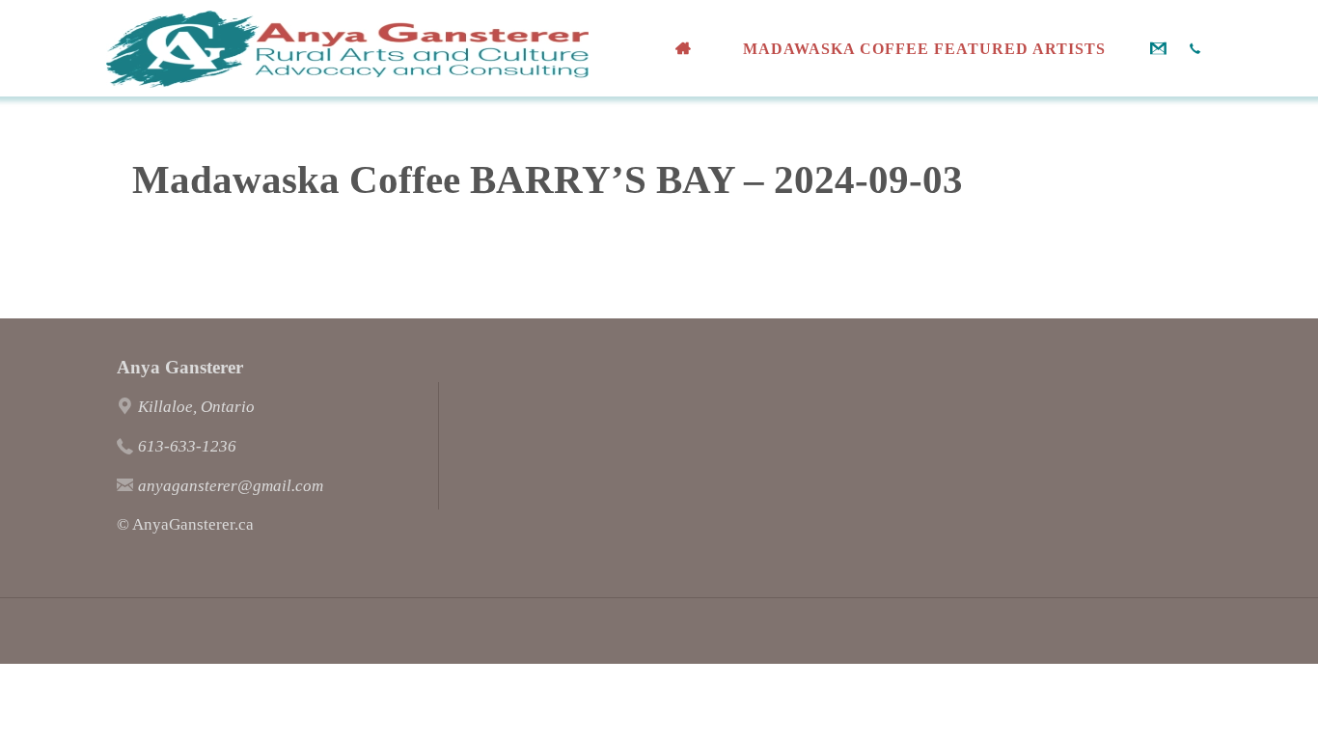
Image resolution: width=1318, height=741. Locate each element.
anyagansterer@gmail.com (230, 486)
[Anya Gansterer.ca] (347, 48)
